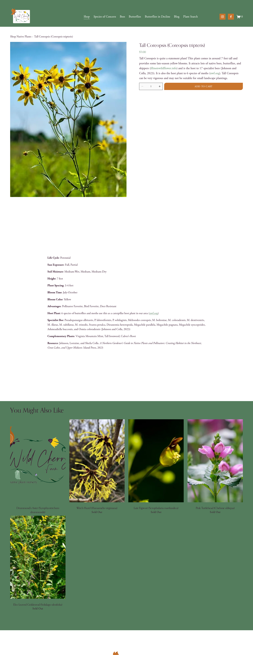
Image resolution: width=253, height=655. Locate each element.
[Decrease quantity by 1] (142, 86)
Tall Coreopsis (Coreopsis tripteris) (53, 36)
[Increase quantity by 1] (160, 86)
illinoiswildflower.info (164, 68)
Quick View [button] (37, 461)
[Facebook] (231, 17)
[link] (68, 119)
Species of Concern (105, 17)
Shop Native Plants (20, 36)
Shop (87, 17)
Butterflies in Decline (157, 17)
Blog (176, 17)
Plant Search (190, 17)
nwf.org (214, 73)
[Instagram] (222, 17)
